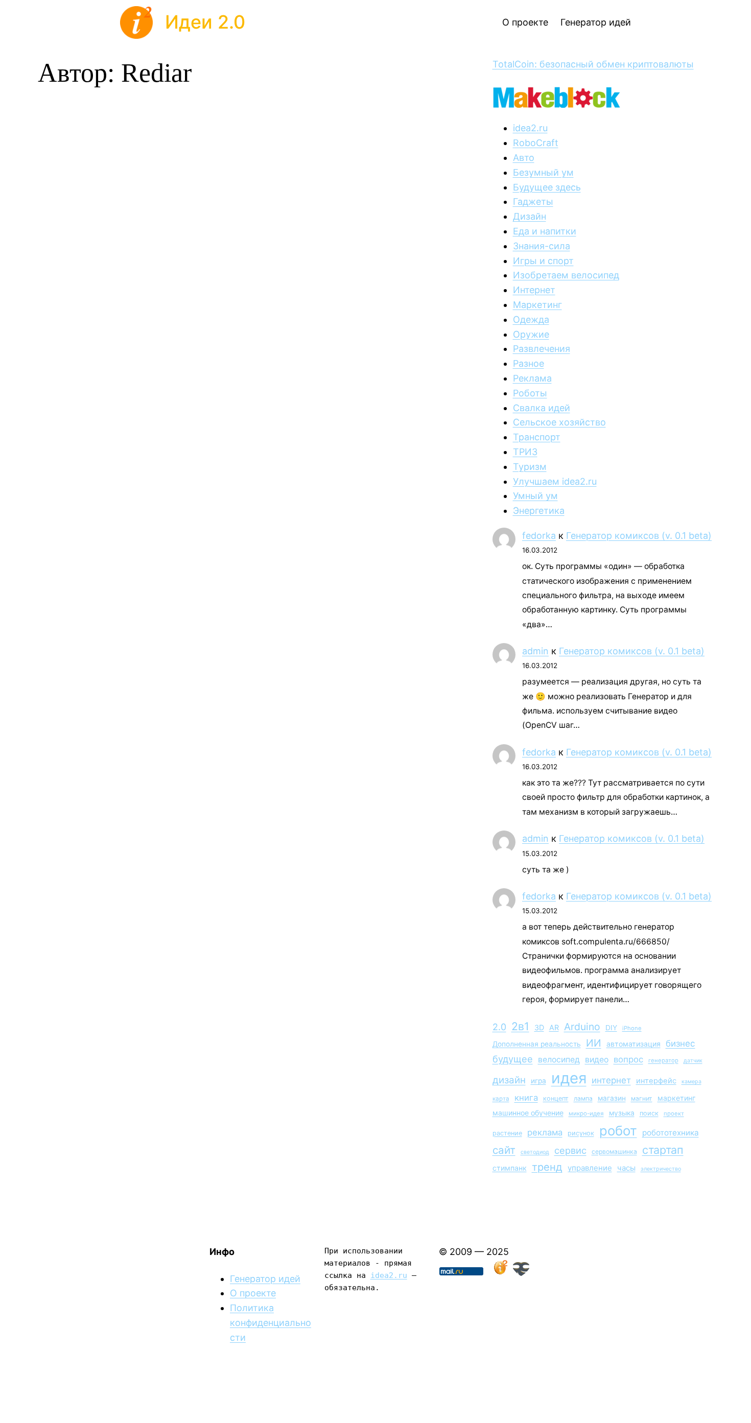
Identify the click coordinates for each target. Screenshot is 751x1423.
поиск (649, 1113)
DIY (611, 1028)
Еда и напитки (544, 231)
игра (538, 1081)
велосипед (559, 1059)
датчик (693, 1060)
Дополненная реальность (536, 1044)
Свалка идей (541, 407)
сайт (503, 1150)
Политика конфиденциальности (270, 1322)
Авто (523, 157)
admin (535, 651)
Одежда (531, 319)
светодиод (535, 1152)
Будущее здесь (547, 187)
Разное (528, 363)
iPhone (632, 1028)
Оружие (531, 334)
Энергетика (539, 510)
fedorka (539, 535)
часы (626, 1168)
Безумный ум (543, 172)
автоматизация (633, 1043)
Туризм (530, 466)
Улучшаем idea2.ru (555, 481)
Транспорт (536, 437)
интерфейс (656, 1080)
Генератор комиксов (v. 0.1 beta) (639, 535)
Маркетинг (537, 304)
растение (507, 1133)
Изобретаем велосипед (566, 275)
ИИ (593, 1043)
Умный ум (535, 495)
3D (539, 1027)
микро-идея (586, 1113)
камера (691, 1081)
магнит (641, 1098)
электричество (661, 1169)
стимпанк (509, 1168)
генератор (663, 1060)
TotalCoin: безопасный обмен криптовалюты (593, 64)
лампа (583, 1098)
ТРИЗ (525, 451)
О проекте (253, 1293)
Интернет (534, 289)
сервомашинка (614, 1151)
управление (590, 1168)
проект (674, 1113)
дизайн (509, 1080)
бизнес (680, 1043)
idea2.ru (530, 128)
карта (500, 1098)
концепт (556, 1098)
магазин (612, 1098)
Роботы (530, 393)
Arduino (582, 1027)
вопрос (628, 1059)
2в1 (520, 1026)
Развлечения (541, 348)
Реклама (532, 378)
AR (554, 1027)
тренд (547, 1166)
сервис (570, 1150)
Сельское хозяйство (559, 422)
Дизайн (529, 216)
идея (568, 1078)
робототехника (670, 1132)
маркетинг (676, 1098)
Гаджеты (533, 201)
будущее (512, 1058)
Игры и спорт (543, 260)
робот (618, 1131)
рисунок (581, 1133)
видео (596, 1059)
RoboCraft (535, 142)
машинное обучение (528, 1112)
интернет (611, 1080)
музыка (622, 1113)
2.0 (499, 1027)
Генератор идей (265, 1278)
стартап (663, 1149)
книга (526, 1098)
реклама (544, 1132)
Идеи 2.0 (205, 22)
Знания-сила (541, 246)
